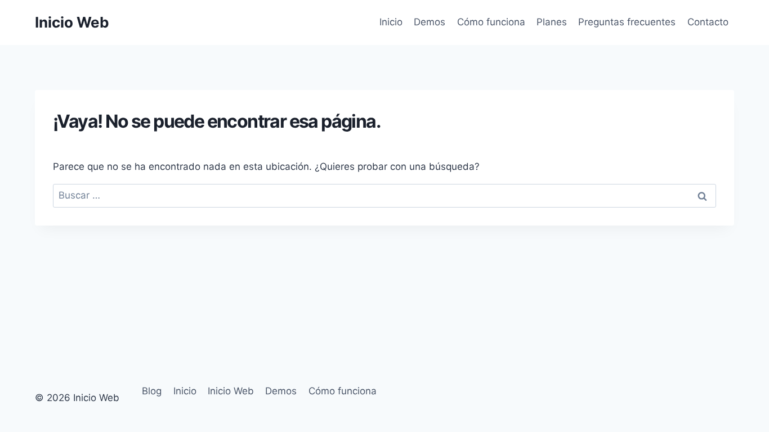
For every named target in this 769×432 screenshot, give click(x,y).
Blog (152, 391)
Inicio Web (231, 391)
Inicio (391, 22)
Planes (551, 22)
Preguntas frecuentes (627, 22)
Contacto (707, 22)
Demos (429, 22)
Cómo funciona (491, 22)
